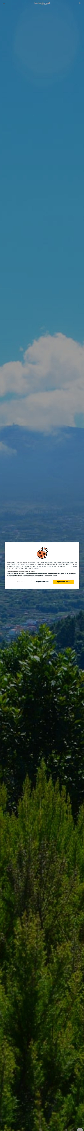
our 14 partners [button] (26, 562)
